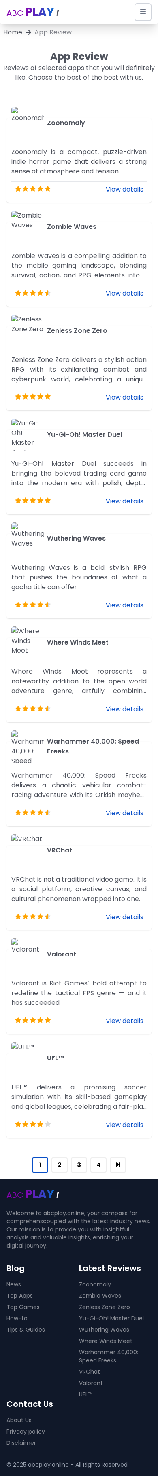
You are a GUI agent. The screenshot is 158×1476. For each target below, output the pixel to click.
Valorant (91, 1383)
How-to (17, 1318)
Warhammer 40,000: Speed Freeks (108, 1356)
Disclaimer (21, 1443)
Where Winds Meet (105, 1341)
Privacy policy (25, 1431)
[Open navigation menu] (143, 12)
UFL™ (85, 1394)
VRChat (89, 1372)
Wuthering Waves (104, 1330)
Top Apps (19, 1296)
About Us (19, 1420)
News (13, 1284)
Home (12, 32)
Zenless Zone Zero (104, 1307)
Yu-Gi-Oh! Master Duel (111, 1318)
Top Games (23, 1307)
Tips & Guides (25, 1330)
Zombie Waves (100, 1296)
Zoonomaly (95, 1284)
